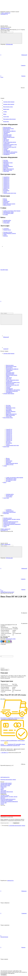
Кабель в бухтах (7, 205)
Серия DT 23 (6, 179)
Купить (2, 668)
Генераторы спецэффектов (9, 131)
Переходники (6, 201)
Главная (2, 592)
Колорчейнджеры (7, 135)
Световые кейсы (7, 220)
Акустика (5, 160)
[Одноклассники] (5, 641)
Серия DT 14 (6, 177)
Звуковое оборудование (8, 104)
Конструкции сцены (8, 106)
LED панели (6, 139)
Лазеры (5, 138)
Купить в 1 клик (4, 669)
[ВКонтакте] (1, 641)
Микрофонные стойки (8, 212)
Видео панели (6, 129)
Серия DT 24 (6, 180)
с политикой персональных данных (17, 825)
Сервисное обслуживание (9, 522)
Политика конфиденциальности (10, 521)
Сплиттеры (5, 148)
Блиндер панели (7, 127)
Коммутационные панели (9, 203)
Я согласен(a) (13, 825)
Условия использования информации (12, 524)
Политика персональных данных (8, 779)
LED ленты (6, 140)
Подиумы (5, 189)
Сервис (5, 234)
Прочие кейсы (6, 221)
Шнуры (5, 198)
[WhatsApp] (9, 641)
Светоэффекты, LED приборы (10, 151)
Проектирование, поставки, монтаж (11, 519)
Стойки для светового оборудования (11, 210)
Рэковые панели (7, 229)
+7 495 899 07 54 (4, 752)
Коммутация (6, 109)
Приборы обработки (8, 166)
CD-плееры (6, 163)
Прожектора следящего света (10, 144)
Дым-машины (6, 132)
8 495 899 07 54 (4, 14)
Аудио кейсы (6, 222)
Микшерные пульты (8, 162)
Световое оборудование (8, 101)
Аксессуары (6, 116)
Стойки (5, 111)
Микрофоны (6, 165)
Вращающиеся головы (8, 128)
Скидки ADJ (6, 525)
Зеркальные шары (7, 134)
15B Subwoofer (9, 44)
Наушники (5, 167)
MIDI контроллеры (7, 170)
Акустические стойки (8, 213)
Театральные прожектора (9, 153)
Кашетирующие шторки (8, 137)
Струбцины (6, 228)
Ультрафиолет (6, 154)
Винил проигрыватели (8, 168)
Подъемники (6, 190)
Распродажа (6, 121)
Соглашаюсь (3, 974)
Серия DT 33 (6, 184)
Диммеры (5, 133)
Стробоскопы (6, 143)
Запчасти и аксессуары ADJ (9, 147)
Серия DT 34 (6, 185)
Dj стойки (5, 214)
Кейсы (4, 114)
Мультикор (5, 202)
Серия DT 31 (6, 182)
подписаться (16, 823)
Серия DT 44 (6, 188)
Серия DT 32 (6, 183)
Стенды (5, 191)
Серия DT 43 (6, 186)
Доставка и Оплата (7, 232)
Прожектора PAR (7, 145)
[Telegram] (7, 641)
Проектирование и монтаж (9, 233)
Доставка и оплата (7, 518)
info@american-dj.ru (5, 28)
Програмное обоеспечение (9, 119)
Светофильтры (6, 150)
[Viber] (11, 641)
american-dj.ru (10, 880)
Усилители (5, 161)
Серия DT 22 (6, 178)
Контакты (5, 235)
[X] (3, 641)
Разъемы (5, 200)
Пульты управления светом (9, 142)
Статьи (5, 526)
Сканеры (5, 149)
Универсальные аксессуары (9, 193)
